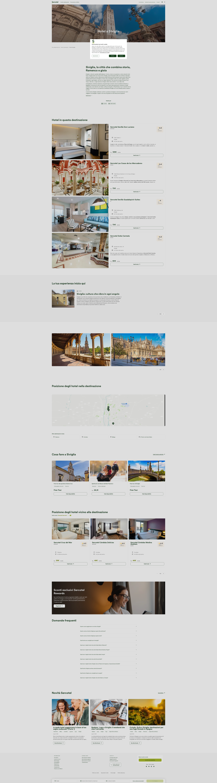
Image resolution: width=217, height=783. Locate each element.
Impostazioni (95, 55)
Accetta (121, 55)
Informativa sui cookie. (105, 52)
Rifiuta (112, 55)
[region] (108, 49)
